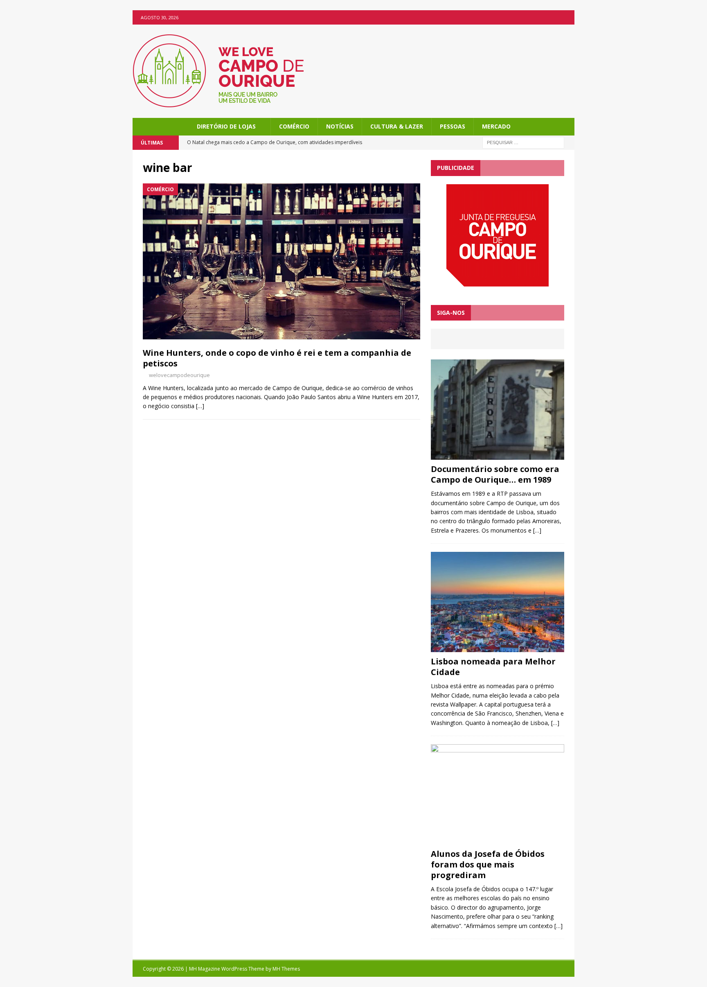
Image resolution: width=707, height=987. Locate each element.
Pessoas (452, 126)
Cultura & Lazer (396, 126)
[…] (200, 406)
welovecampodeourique (179, 375)
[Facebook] (567, 17)
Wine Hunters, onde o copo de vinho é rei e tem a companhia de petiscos (277, 358)
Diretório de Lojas (226, 126)
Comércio (294, 126)
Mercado (496, 126)
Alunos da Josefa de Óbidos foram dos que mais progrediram (488, 864)
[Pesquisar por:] (523, 142)
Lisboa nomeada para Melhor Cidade (493, 667)
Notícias (340, 126)
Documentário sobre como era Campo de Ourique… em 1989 (495, 474)
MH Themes (286, 968)
